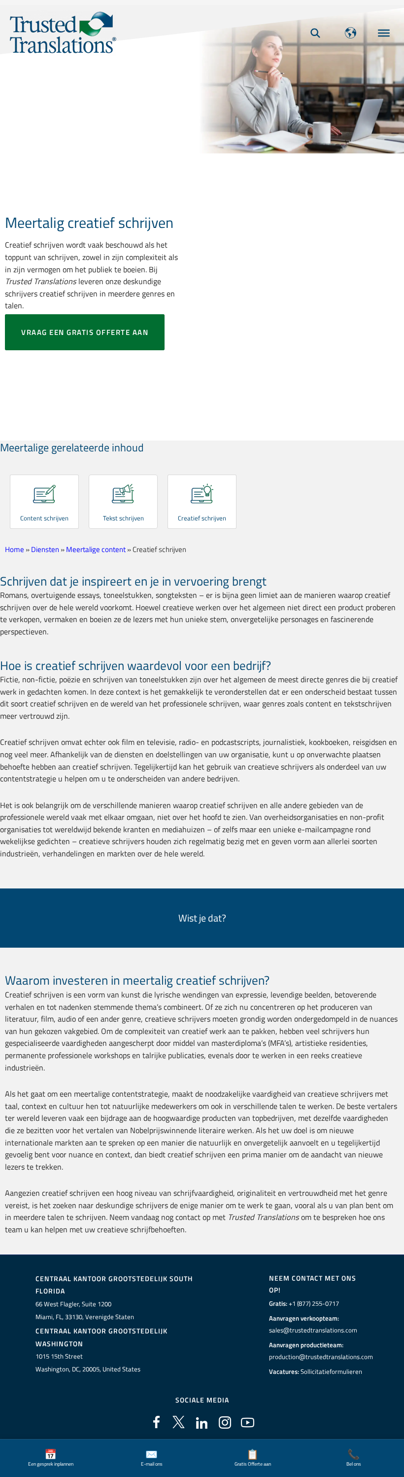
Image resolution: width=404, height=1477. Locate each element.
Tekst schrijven (123, 518)
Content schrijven (44, 518)
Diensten (45, 549)
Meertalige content (96, 549)
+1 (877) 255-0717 (314, 1303)
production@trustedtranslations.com (321, 1357)
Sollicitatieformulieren (331, 1371)
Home (14, 549)
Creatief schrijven (202, 518)
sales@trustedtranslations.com (313, 1330)
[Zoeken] (315, 32)
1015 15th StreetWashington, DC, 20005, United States (87, 1362)
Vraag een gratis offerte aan (84, 332)
